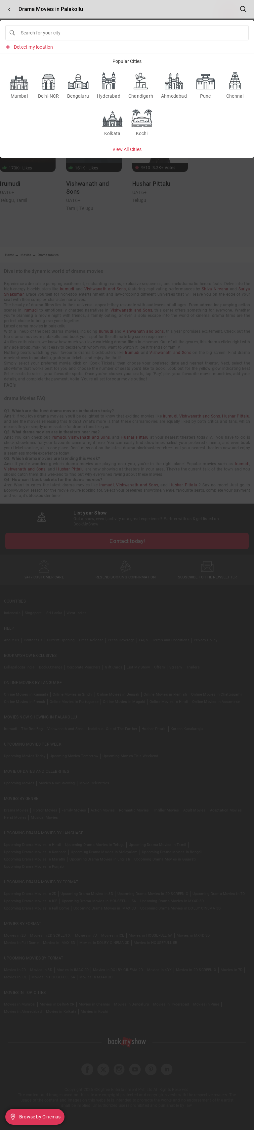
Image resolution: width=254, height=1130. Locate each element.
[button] (9, 9)
